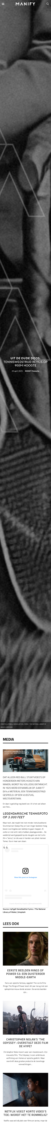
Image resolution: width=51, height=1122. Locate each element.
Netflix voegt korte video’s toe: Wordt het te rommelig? (26, 1113)
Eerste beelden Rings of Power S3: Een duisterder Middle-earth (25, 973)
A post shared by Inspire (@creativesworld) (25, 903)
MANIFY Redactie (32, 371)
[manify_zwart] (25, 3)
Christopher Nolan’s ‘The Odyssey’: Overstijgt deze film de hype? (25, 1042)
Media (8, 739)
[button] (3, 4)
